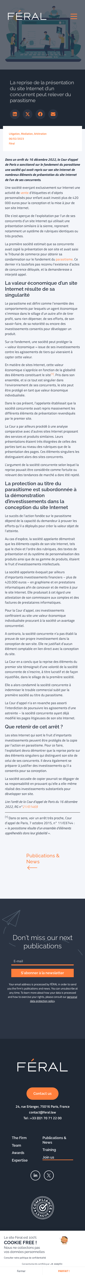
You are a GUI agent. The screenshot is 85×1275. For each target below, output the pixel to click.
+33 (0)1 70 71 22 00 (46, 1118)
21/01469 (30, 806)
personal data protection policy (53, 999)
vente (25, 192)
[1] (52, 374)
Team (16, 1145)
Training (49, 1150)
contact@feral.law (42, 1112)
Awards (18, 1153)
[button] (15, 114)
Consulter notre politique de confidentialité (25, 1258)
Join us (48, 1157)
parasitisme (64, 259)
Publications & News (54, 1140)
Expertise (20, 1160)
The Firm (19, 1138)
